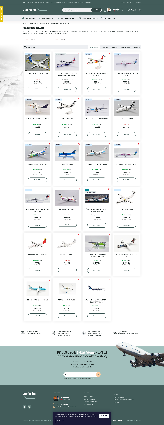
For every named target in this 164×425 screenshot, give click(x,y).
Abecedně (137, 47)
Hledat (96, 10)
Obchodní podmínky (56, 2)
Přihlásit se (98, 374)
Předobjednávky (88, 404)
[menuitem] (29, 18)
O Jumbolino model (28, 2)
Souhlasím (104, 416)
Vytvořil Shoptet (130, 420)
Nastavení (60, 421)
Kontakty (82, 2)
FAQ (76, 2)
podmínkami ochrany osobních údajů (85, 378)
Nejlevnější (105, 47)
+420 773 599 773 (62, 404)
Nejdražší (114, 47)
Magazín (88, 2)
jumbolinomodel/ (29, 407)
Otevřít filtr (30, 47)
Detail (37, 89)
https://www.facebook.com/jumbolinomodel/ (24, 407)
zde (94, 416)
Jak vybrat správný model (91, 401)
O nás (116, 394)
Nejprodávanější (125, 47)
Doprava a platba (88, 396)
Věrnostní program (68, 2)
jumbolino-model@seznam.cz (66, 407)
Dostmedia (138, 420)
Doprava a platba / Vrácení (42, 2)
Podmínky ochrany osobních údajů (124, 399)
